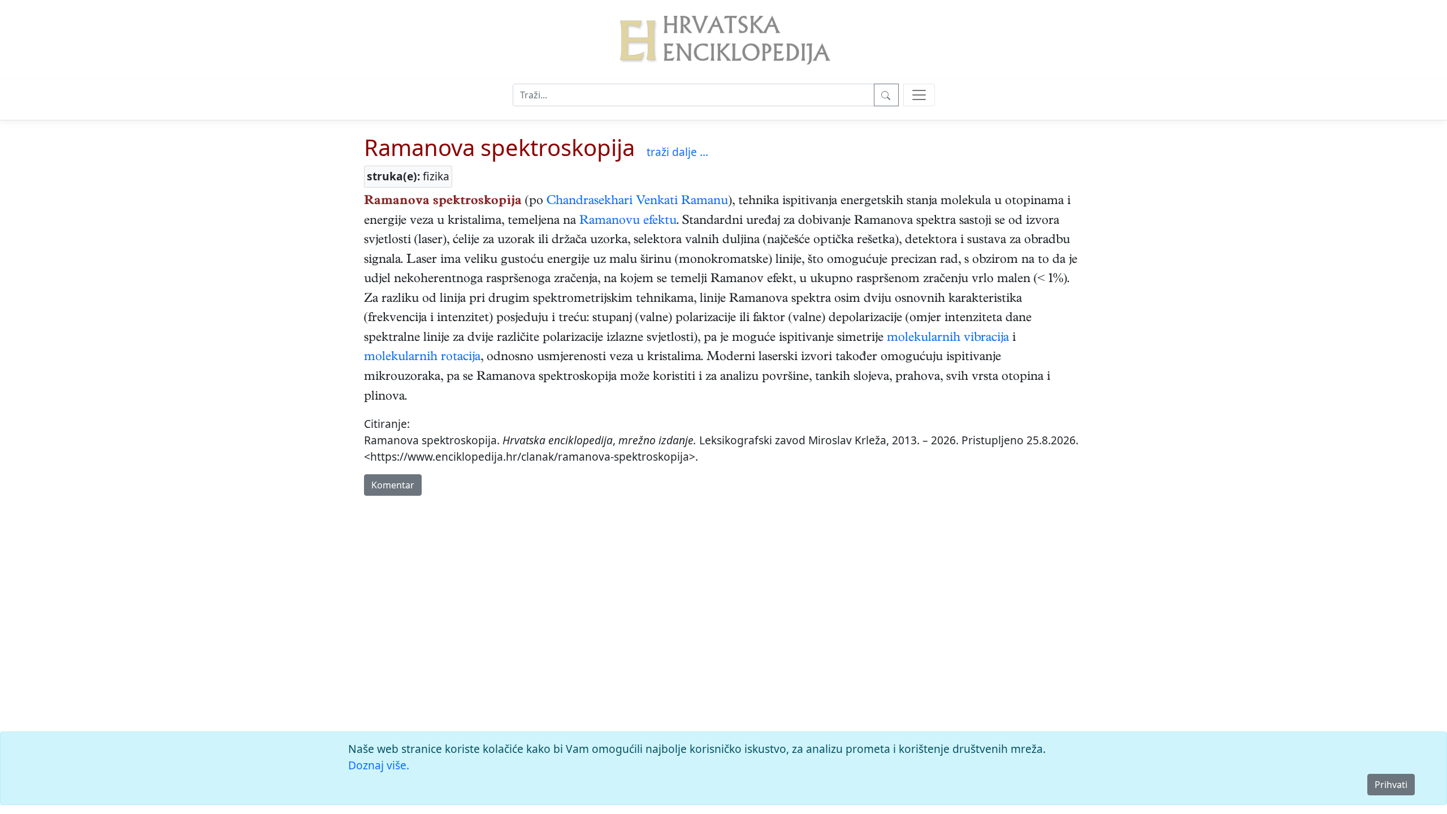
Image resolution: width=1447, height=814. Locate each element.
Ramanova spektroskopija (499, 147)
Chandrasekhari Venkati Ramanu (637, 202)
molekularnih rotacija (422, 358)
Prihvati (1391, 784)
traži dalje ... (677, 151)
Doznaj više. (378, 765)
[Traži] (886, 95)
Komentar (392, 485)
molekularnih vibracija (948, 338)
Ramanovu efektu (628, 221)
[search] (919, 95)
